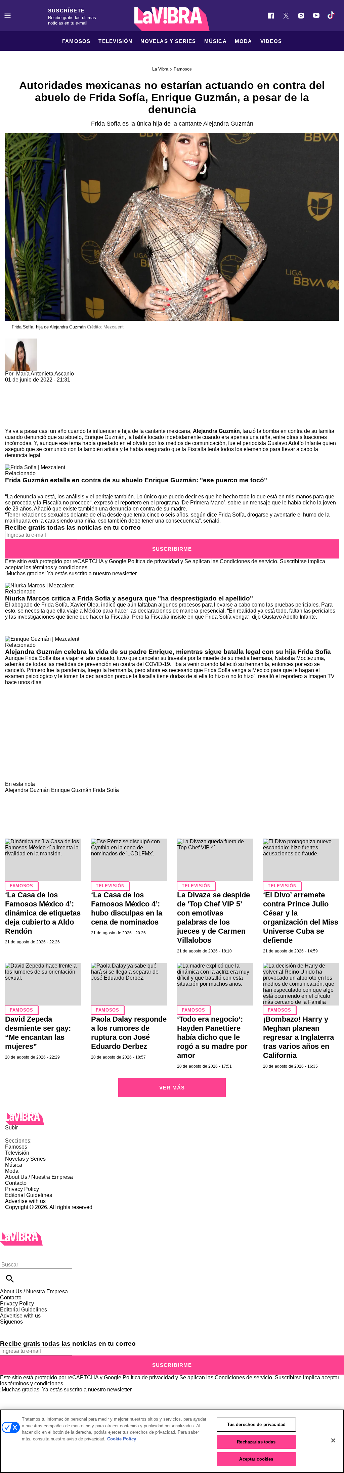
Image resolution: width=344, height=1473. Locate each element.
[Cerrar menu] (7, 1253)
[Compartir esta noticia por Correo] (62, 386)
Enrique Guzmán (71, 790)
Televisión (115, 41)
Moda (243, 41)
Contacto (16, 1183)
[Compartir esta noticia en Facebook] (30, 386)
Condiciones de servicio (248, 561)
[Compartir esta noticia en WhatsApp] (13, 386)
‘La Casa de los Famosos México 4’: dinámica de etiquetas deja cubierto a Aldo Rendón (43, 913)
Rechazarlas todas (256, 1441)
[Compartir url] (12, 420)
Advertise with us (25, 1201)
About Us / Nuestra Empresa (39, 1177)
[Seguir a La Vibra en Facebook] (270, 15)
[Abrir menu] (7, 15)
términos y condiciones (60, 567)
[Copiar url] (21, 405)
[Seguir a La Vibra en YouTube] (316, 15)
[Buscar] (10, 1279)
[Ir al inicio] (172, 1118)
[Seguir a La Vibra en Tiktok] (331, 15)
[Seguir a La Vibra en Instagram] (301, 15)
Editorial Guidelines (28, 1195)
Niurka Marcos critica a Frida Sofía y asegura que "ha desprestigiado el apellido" (129, 598)
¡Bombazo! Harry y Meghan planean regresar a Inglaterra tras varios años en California (298, 1037)
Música (215, 41)
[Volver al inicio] (21, 1235)
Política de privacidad (153, 561)
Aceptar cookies (256, 1459)
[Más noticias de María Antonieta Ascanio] (21, 341)
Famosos (76, 41)
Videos (271, 41)
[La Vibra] (172, 19)
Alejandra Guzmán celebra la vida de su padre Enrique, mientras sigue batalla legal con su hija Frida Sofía (168, 651)
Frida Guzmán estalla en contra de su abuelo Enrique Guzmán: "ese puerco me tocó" (136, 480)
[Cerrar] (333, 1440)
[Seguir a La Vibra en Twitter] (286, 15)
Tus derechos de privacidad (256, 1424)
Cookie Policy (121, 1438)
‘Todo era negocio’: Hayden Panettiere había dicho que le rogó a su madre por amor (212, 1037)
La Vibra (160, 69)
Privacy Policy (22, 1189)
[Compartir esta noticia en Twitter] (46, 386)
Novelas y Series (168, 41)
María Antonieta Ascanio (45, 373)
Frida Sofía (106, 790)
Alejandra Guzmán (216, 431)
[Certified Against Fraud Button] (29, 1213)
